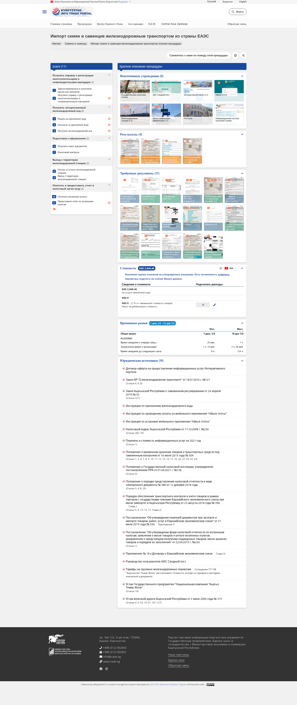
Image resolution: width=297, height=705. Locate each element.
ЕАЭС (152, 23)
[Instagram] (106, 669)
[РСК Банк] (198, 114)
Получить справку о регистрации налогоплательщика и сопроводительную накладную (75, 98)
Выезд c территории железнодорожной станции (72, 178)
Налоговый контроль (68, 152)
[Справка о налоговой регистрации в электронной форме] (234, 189)
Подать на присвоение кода (72, 118)
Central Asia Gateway (174, 23)
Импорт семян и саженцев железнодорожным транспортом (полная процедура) (136, 43)
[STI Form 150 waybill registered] (129, 246)
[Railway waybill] (213, 190)
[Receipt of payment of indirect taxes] (213, 246)
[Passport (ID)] (192, 218)
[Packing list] (171, 190)
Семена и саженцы (76, 43)
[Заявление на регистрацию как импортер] (130, 189)
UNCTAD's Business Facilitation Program (168, 684)
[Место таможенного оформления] (166, 114)
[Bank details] (171, 218)
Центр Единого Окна (110, 23)
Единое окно (176, 660)
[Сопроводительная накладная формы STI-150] (130, 217)
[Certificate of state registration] (150, 218)
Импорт (56, 43)
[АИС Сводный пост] (166, 90)
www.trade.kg (111, 661)
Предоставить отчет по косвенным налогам (75, 203)
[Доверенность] (213, 217)
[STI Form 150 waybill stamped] (192, 246)
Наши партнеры (178, 654)
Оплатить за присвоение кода (73, 124)
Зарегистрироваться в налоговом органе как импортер (75, 90)
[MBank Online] (229, 90)
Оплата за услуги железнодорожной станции (76, 171)
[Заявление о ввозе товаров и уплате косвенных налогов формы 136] (172, 245)
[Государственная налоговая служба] (135, 90)
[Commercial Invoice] (150, 190)
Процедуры (85, 23)
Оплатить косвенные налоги (72, 196)
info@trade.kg (111, 656)
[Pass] (150, 246)
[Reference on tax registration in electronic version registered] (234, 218)
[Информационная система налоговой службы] (229, 114)
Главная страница (61, 23)
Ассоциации (135, 23)
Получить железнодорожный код (75, 130)
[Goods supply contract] (192, 190)
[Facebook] (101, 669)
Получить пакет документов (72, 146)
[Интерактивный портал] (198, 90)
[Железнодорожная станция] (135, 114)
